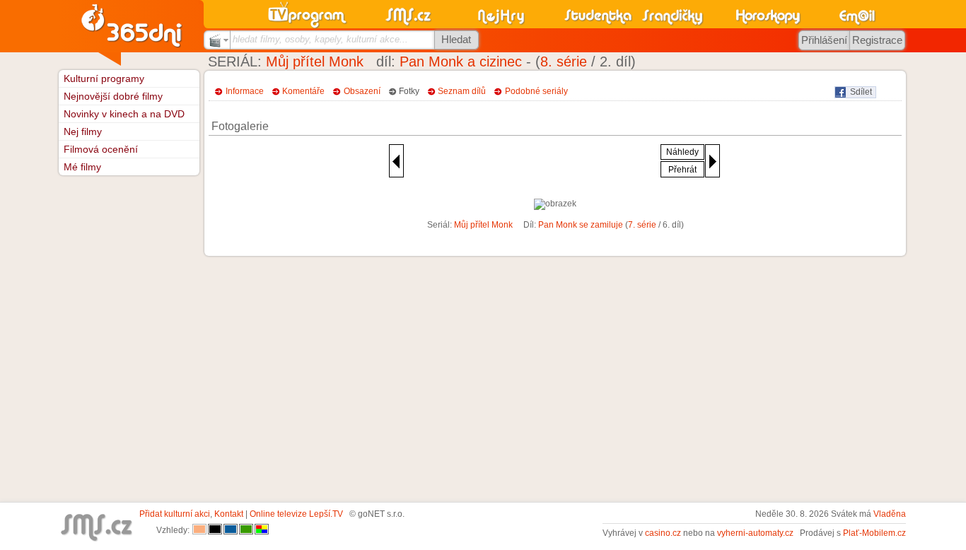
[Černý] (215, 530)
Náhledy (682, 152)
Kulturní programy (104, 78)
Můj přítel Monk (314, 61)
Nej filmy (83, 131)
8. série (563, 61)
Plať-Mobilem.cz (874, 533)
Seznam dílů (462, 91)
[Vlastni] (261, 530)
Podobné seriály (536, 91)
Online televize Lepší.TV (296, 514)
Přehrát (682, 170)
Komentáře (303, 91)
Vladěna (889, 514)
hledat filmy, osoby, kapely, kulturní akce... (320, 39)
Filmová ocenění (101, 149)
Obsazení (362, 91)
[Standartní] (199, 530)
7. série (642, 225)
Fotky (409, 91)
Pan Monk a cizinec (461, 61)
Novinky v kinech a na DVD (124, 113)
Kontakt (228, 514)
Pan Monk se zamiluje (580, 225)
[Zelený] (246, 530)
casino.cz (663, 533)
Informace (245, 91)
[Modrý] (230, 530)
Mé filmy (82, 166)
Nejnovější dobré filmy (113, 96)
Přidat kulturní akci (174, 514)
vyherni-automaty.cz (755, 533)
